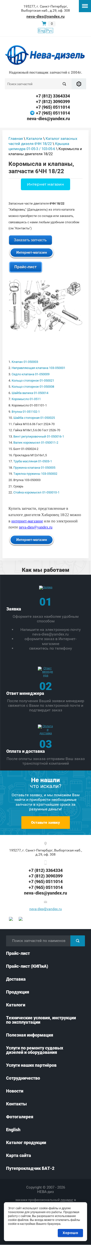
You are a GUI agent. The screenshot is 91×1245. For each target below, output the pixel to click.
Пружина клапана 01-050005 (34, 467)
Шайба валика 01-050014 (30, 393)
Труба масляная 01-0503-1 (32, 461)
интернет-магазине (27, 521)
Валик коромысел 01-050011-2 (35, 442)
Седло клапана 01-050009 (31, 374)
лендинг (66, 1200)
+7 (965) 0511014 (53, 107)
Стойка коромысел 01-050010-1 (36, 492)
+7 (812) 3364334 (53, 96)
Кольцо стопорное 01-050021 (33, 380)
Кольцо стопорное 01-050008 (33, 386)
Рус (49, 30)
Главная (15, 138)
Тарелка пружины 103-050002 (35, 473)
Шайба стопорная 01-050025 (34, 418)
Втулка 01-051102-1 (26, 411)
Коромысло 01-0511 (26, 399)
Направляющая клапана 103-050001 (38, 368)
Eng (41, 30)
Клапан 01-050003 (25, 362)
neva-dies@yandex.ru (45, 16)
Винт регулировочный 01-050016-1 (38, 436)
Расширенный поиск (79, 83)
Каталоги (34, 138)
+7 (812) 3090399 (53, 101)
